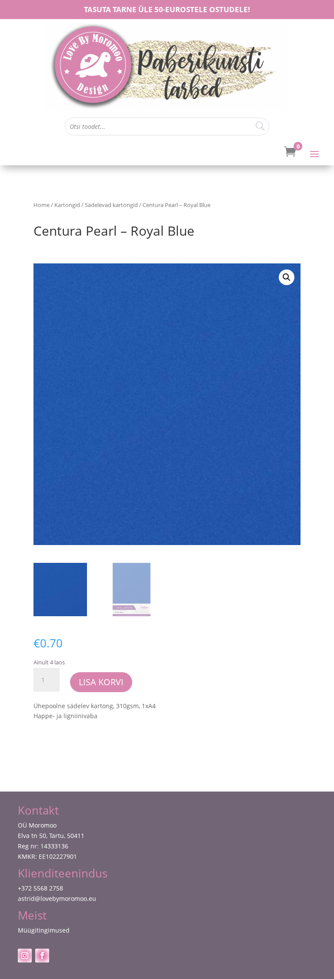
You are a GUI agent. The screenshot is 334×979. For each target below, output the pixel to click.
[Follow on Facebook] (42, 956)
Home (41, 205)
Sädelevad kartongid (111, 205)
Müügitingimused (44, 930)
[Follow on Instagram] (25, 956)
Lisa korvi (101, 682)
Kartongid (67, 205)
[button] (286, 277)
